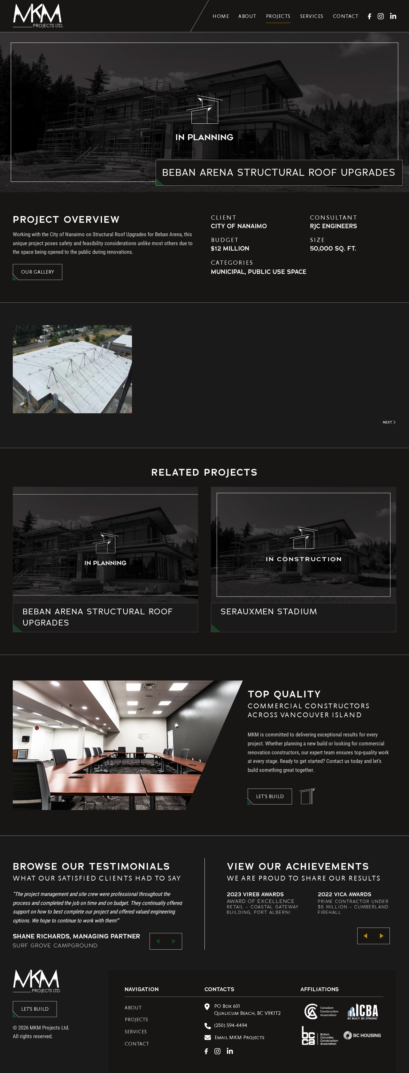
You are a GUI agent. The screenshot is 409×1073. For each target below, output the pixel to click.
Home (220, 17)
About (247, 17)
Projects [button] (278, 17)
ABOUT (133, 1008)
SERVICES (136, 1032)
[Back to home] (38, 16)
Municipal (228, 272)
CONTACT (137, 1044)
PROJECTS (136, 1020)
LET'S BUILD (35, 1009)
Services (311, 17)
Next (387, 422)
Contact (346, 17)
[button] (72, 369)
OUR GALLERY (37, 272)
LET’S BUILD (270, 797)
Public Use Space (277, 272)
